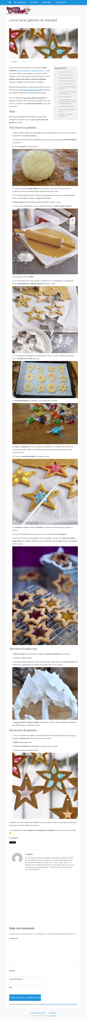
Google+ (53, 1015)
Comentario (13, 938)
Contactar (53, 1013)
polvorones (26, 70)
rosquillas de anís (37, 70)
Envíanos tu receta (37, 1013)
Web (10, 987)
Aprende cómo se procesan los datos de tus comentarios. (58, 1004)
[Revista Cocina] (18, 14)
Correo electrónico (16, 979)
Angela (15, 62)
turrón (20, 70)
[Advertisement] (43, 897)
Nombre (12, 971)
